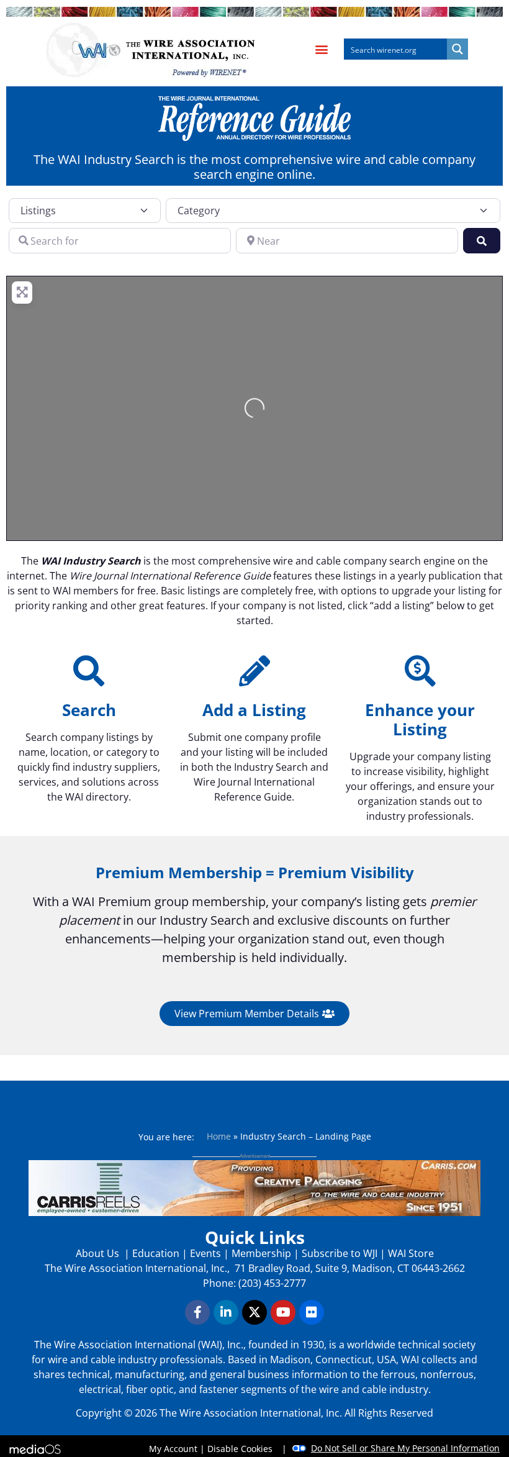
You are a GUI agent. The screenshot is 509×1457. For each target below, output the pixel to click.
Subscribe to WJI (338, 1253)
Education (155, 1253)
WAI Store (409, 1253)
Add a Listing (254, 710)
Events (205, 1253)
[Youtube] (283, 1312)
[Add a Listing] (254, 670)
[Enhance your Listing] (420, 670)
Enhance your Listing (420, 719)
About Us (99, 1253)
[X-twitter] (254, 1312)
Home (219, 1136)
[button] (321, 49)
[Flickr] (311, 1312)
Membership (261, 1253)
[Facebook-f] (197, 1312)
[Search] (88, 670)
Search (89, 710)
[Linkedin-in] (226, 1312)
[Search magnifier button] (457, 49)
